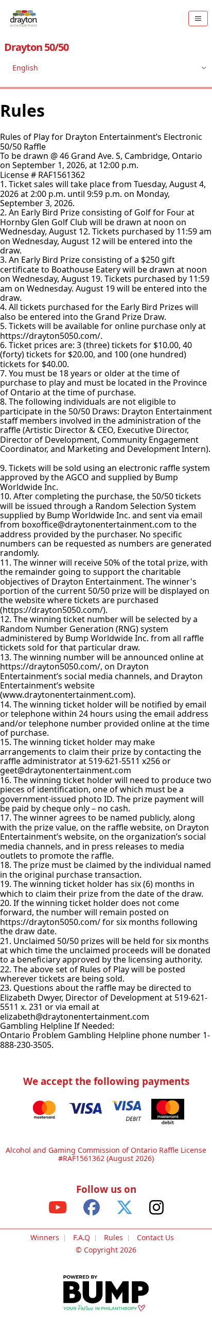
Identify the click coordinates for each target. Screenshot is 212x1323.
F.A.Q (81, 1237)
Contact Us (155, 1237)
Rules (113, 1237)
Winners (44, 1237)
